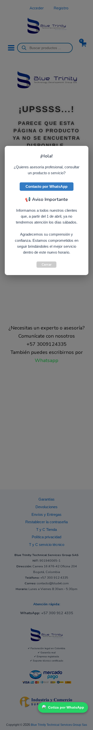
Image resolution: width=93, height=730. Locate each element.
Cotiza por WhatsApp (66, 707)
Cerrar (47, 264)
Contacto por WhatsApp (46, 187)
